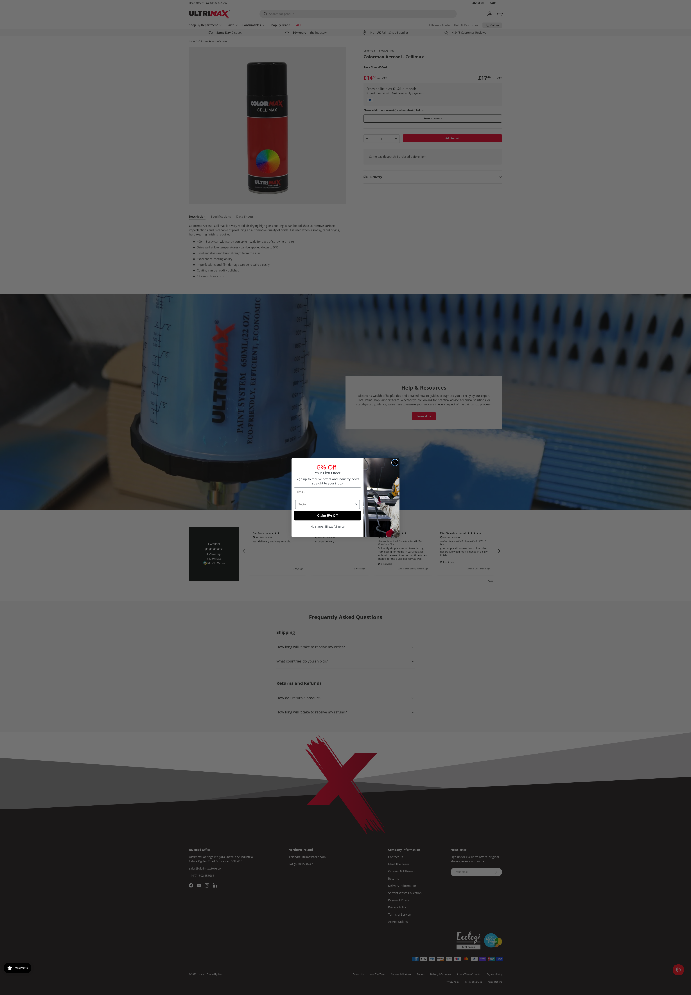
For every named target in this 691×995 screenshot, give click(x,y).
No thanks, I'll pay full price (328, 526)
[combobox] (326, 504)
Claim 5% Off (327, 515)
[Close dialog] (395, 462)
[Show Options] (356, 504)
